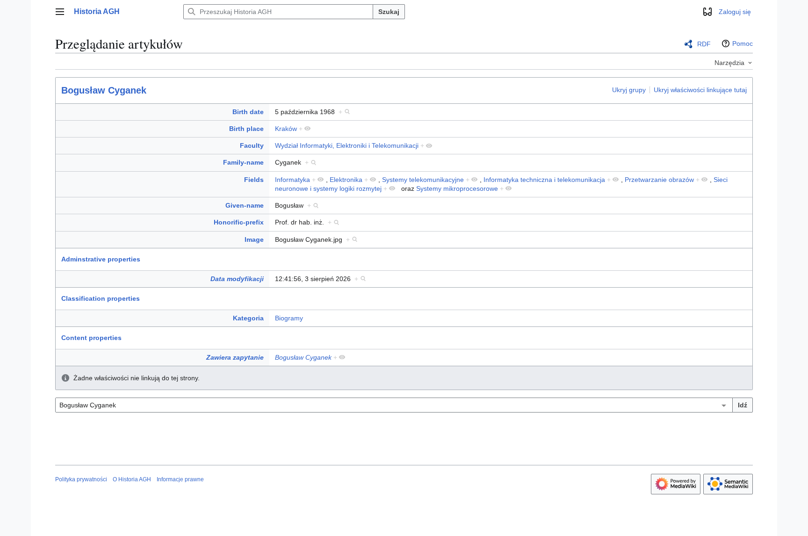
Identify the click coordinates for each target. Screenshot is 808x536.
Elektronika (346, 179)
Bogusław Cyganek (103, 90)
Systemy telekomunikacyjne (423, 179)
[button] (59, 11)
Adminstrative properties (100, 259)
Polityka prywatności (81, 479)
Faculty (252, 145)
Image (254, 239)
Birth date (248, 112)
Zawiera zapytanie (235, 357)
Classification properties (100, 298)
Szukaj (388, 11)
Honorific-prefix (239, 222)
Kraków (286, 128)
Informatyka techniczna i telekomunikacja (544, 179)
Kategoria (248, 318)
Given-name (244, 205)
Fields (254, 179)
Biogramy (289, 318)
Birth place (246, 128)
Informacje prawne (180, 479)
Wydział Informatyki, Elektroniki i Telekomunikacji (346, 145)
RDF (704, 44)
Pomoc (742, 43)
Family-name (243, 162)
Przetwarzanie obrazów (659, 179)
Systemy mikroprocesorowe (457, 188)
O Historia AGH (132, 479)
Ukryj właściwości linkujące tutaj (700, 90)
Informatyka (292, 179)
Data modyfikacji (237, 278)
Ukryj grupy (629, 90)
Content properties (91, 337)
